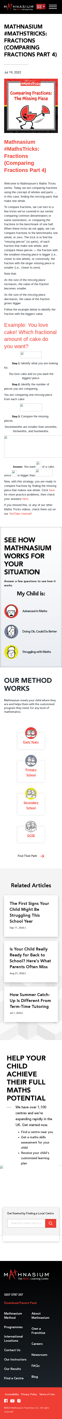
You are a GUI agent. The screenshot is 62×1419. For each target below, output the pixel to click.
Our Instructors (15, 1359)
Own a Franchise (38, 1331)
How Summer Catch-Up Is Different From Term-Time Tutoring (30, 1001)
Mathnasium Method (13, 1315)
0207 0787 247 (13, 1295)
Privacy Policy (29, 1394)
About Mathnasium (40, 1315)
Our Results (12, 1369)
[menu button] (40, 7)
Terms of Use (47, 1394)
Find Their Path (28, 856)
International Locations (13, 1338)
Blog (35, 1376)
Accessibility (12, 1394)
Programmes (13, 1327)
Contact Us (12, 1350)
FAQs (36, 1365)
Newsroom (39, 1355)
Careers (37, 1344)
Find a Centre (14, 1378)
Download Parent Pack (20, 1303)
